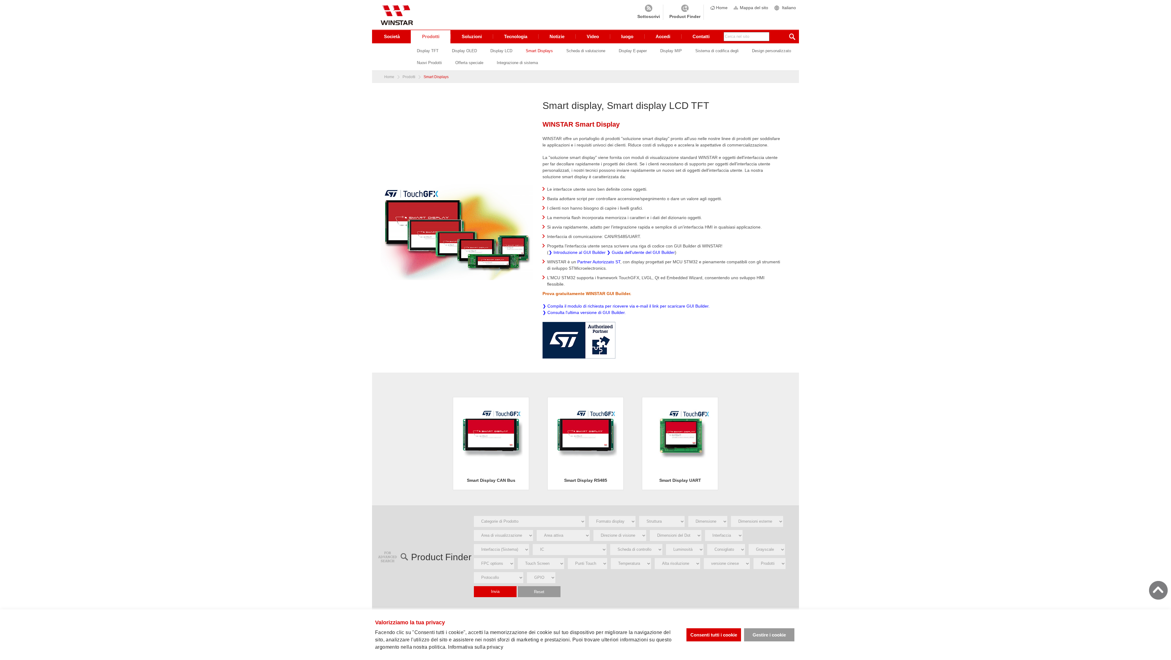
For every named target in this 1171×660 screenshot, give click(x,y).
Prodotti (430, 36)
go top (1158, 590)
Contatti (701, 36)
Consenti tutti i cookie (713, 634)
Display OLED (464, 51)
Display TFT (428, 51)
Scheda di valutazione (585, 51)
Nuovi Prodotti (429, 62)
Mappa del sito (754, 7)
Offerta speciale (469, 62)
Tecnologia (515, 36)
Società (392, 36)
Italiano (789, 7)
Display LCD (501, 51)
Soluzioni (472, 36)
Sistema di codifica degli (717, 51)
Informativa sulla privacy (475, 647)
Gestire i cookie (769, 634)
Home (722, 7)
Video (593, 36)
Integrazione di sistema (517, 62)
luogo (627, 36)
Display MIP (671, 51)
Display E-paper (633, 51)
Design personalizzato (771, 51)
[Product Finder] (684, 12)
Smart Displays (539, 51)
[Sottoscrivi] (648, 12)
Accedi (663, 36)
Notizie (557, 36)
